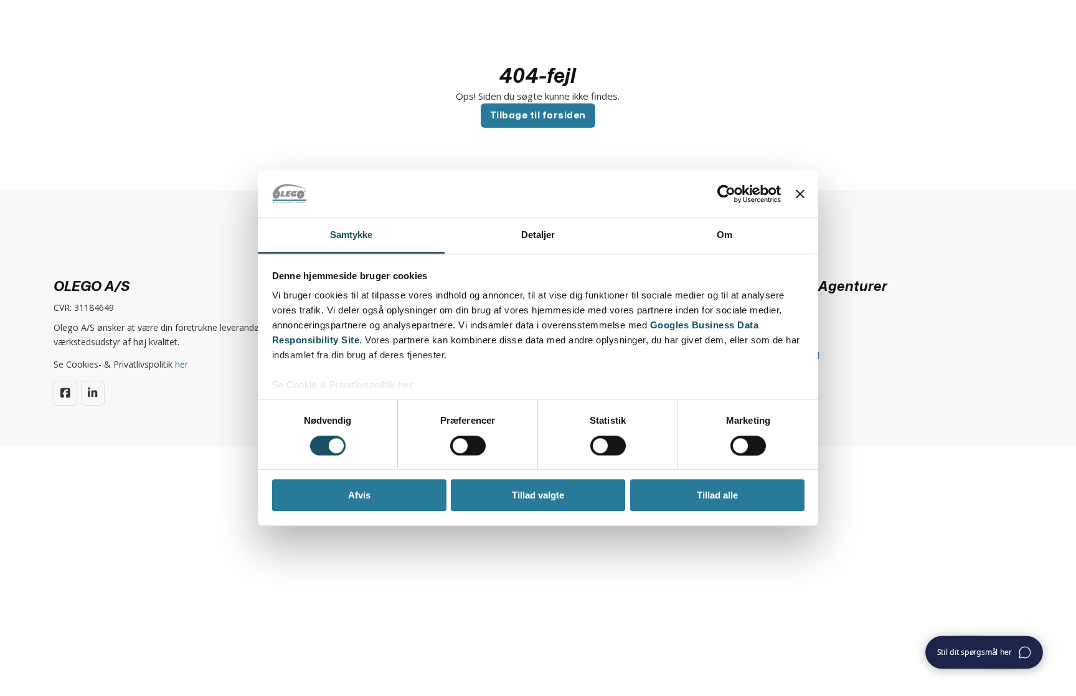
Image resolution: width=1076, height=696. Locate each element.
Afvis (359, 495)
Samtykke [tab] (351, 235)
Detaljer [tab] (538, 235)
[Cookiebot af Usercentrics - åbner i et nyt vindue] (726, 193)
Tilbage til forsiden (538, 115)
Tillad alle (717, 495)
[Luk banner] (800, 193)
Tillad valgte (538, 495)
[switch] (468, 445)
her (405, 385)
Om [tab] (724, 235)
